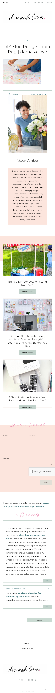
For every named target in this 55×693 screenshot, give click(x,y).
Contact (27, 643)
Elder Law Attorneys (13, 524)
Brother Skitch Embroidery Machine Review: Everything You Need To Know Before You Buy (27, 341)
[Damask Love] (25, 674)
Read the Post (27, 291)
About (27, 641)
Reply (48, 580)
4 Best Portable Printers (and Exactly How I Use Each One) (27, 399)
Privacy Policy (27, 646)
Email (5, 447)
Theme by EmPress (27, 691)
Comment (32, 435)
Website (6, 458)
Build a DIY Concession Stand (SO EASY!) (27, 283)
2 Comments (15, 94)
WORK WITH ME (27, 648)
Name (5, 435)
